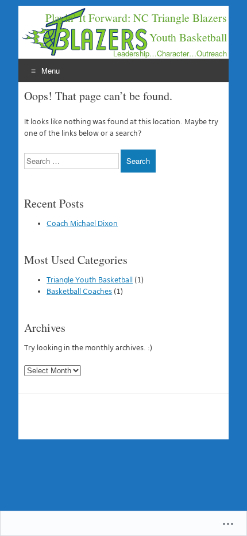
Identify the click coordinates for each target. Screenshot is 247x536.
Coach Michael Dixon (82, 223)
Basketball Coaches (79, 291)
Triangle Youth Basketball (90, 279)
